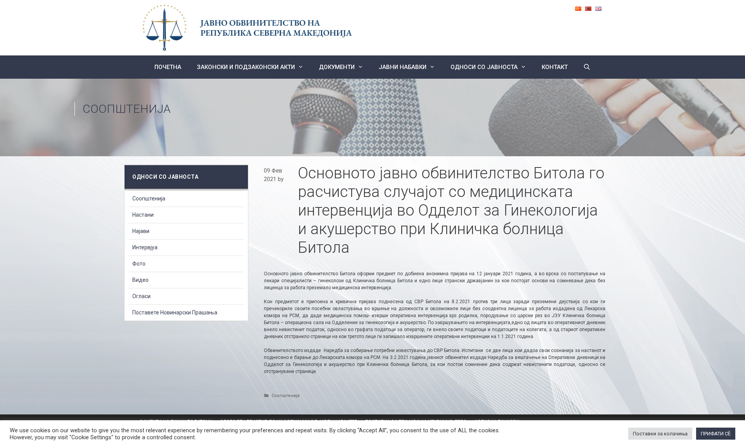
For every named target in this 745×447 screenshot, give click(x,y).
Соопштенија (127, 109)
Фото (139, 264)
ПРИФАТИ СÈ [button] (716, 434)
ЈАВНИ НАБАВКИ (402, 67)
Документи (337, 67)
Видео (140, 280)
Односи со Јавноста (484, 67)
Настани (143, 215)
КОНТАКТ (555, 67)
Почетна (167, 67)
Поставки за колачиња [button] (660, 434)
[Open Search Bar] (586, 67)
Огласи (141, 296)
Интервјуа (145, 247)
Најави (140, 231)
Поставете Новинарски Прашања (174, 312)
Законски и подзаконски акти (246, 67)
